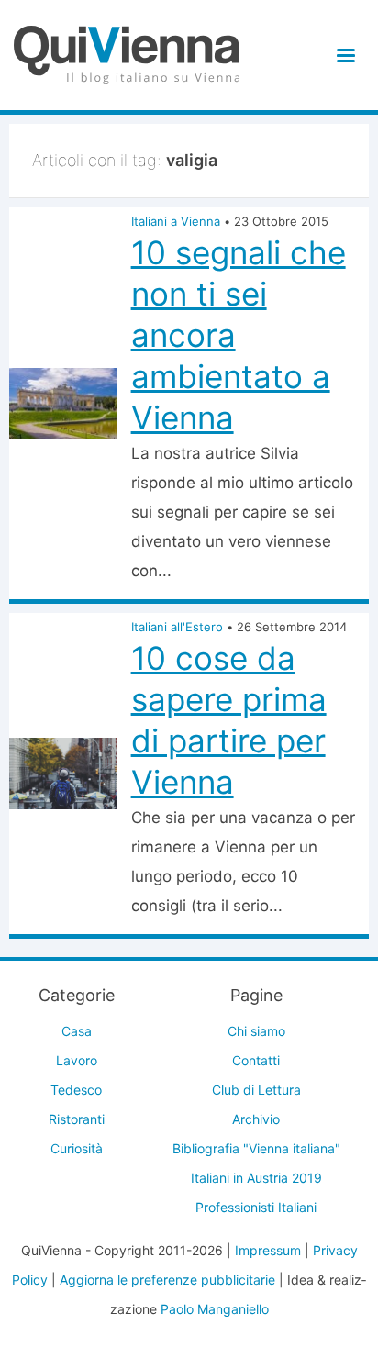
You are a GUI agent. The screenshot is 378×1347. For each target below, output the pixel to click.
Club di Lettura (256, 1089)
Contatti (256, 1060)
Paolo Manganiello (215, 1309)
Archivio (256, 1119)
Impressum (268, 1250)
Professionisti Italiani (256, 1207)
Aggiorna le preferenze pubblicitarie (167, 1279)
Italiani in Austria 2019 (256, 1178)
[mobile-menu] (342, 55)
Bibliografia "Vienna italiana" (256, 1148)
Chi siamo (256, 1031)
